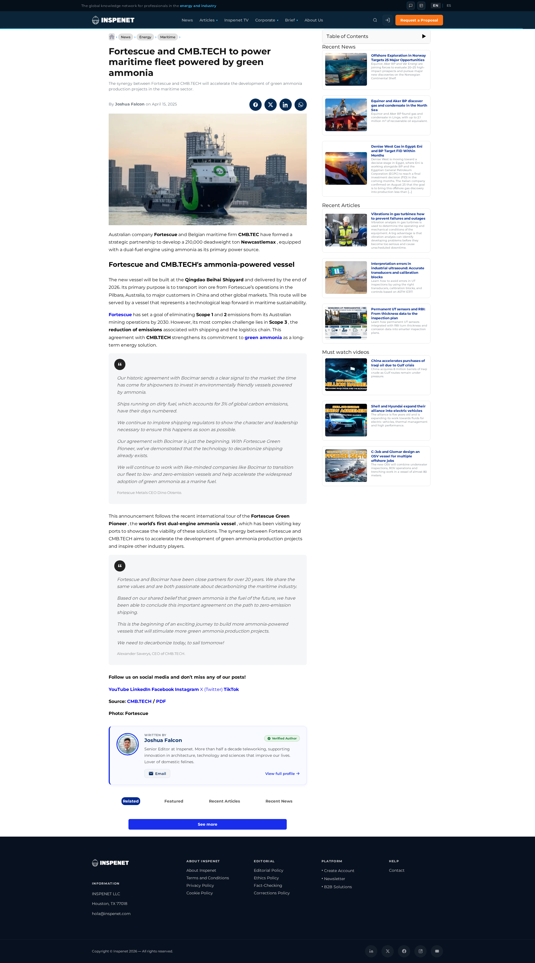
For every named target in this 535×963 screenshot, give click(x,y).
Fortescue (120, 314)
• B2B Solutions (337, 887)
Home (112, 36)
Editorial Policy (268, 870)
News (187, 20)
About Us (314, 20)
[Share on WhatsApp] (301, 105)
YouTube (119, 689)
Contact (397, 870)
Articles (207, 20)
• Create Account (338, 870)
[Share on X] (270, 105)
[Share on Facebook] (255, 105)
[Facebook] (404, 951)
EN (435, 6)
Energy (145, 37)
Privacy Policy (200, 885)
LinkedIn (140, 689)
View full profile (280, 773)
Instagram (187, 689)
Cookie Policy (199, 893)
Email (160, 773)
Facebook (163, 689)
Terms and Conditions (207, 878)
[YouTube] (437, 951)
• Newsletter (333, 878)
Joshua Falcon (130, 104)
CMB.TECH (139, 701)
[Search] (375, 20)
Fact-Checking (268, 885)
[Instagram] (420, 951)
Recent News (279, 801)
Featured (173, 801)
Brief (290, 20)
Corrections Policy (272, 893)
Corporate (265, 20)
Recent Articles (224, 801)
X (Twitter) (211, 689)
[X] (387, 951)
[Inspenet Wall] (421, 5)
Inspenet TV (236, 20)
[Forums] (411, 5)
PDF (161, 701)
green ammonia (263, 337)
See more (207, 824)
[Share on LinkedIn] (285, 105)
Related (131, 801)
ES (449, 6)
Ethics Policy (266, 878)
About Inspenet (201, 870)
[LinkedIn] (371, 951)
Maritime (167, 37)
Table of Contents (347, 36)
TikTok (231, 689)
